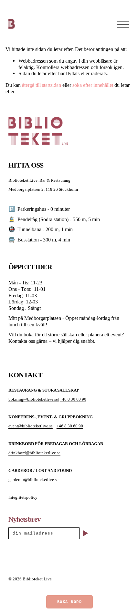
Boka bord (69, 602)
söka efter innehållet (92, 85)
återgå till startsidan (41, 85)
